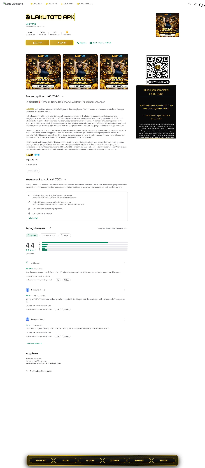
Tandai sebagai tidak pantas (39, 371)
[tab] (51, 4)
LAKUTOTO (30, 109)
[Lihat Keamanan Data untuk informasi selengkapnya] (65, 179)
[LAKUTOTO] (33, 171)
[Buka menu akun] (201, 4)
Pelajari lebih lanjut (39, 197)
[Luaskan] (178, 87)
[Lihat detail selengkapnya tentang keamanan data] (33, 218)
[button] (59, 35)
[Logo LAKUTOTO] (15, 4)
